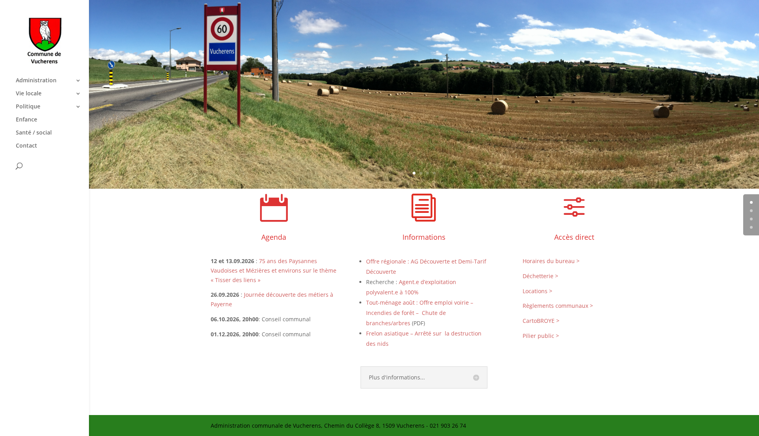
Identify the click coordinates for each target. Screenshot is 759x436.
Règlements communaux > (558, 305)
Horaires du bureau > (551, 261)
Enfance (26, 120)
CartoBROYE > (541, 320)
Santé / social (34, 133)
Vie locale (29, 94)
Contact (26, 146)
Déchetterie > (540, 276)
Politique (28, 107)
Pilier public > (541, 335)
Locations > (537, 291)
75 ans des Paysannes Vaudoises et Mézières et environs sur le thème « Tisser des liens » (273, 270)
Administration (36, 81)
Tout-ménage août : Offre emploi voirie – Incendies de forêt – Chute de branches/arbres (419, 313)
